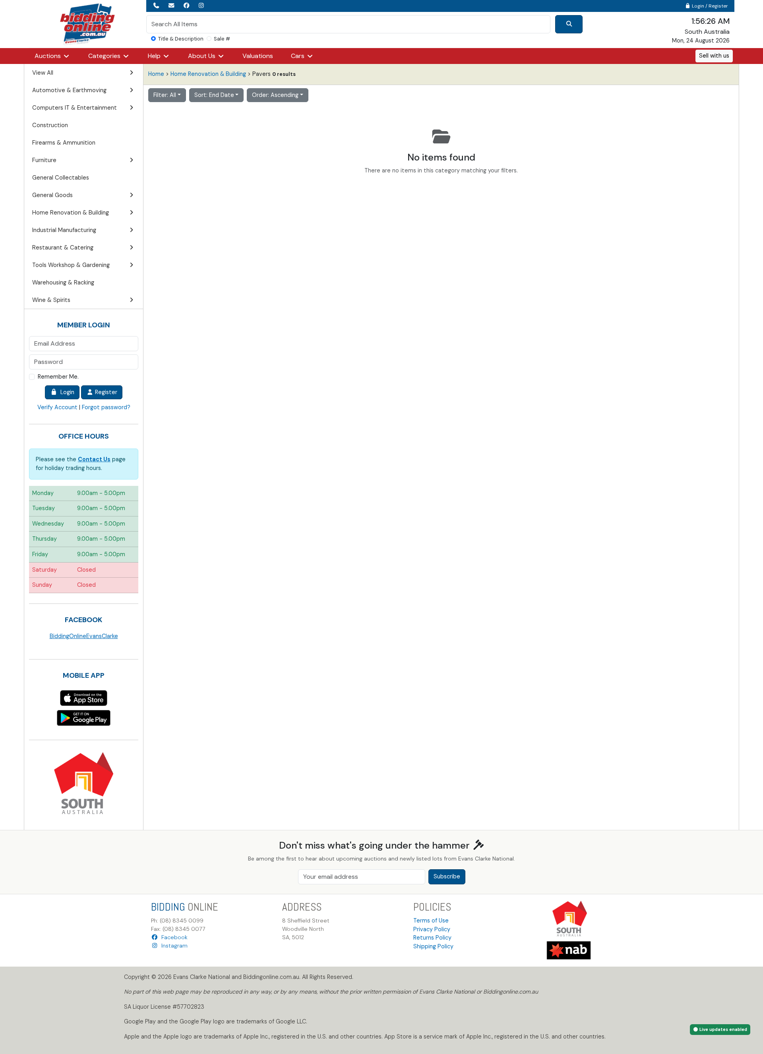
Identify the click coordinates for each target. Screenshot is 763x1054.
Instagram (173, 945)
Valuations (257, 56)
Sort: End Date (214, 95)
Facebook (173, 937)
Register (105, 392)
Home (156, 73)
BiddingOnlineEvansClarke (84, 636)
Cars (298, 56)
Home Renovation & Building (208, 73)
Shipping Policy (433, 946)
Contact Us (94, 459)
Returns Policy (432, 937)
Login (65, 392)
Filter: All (164, 95)
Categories (105, 56)
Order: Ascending (275, 95)
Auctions (48, 56)
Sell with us (714, 55)
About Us (202, 56)
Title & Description (180, 38)
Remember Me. (58, 376)
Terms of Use (431, 920)
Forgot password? (106, 407)
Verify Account (57, 407)
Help (155, 56)
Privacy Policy (431, 929)
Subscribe (447, 876)
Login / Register (709, 6)
